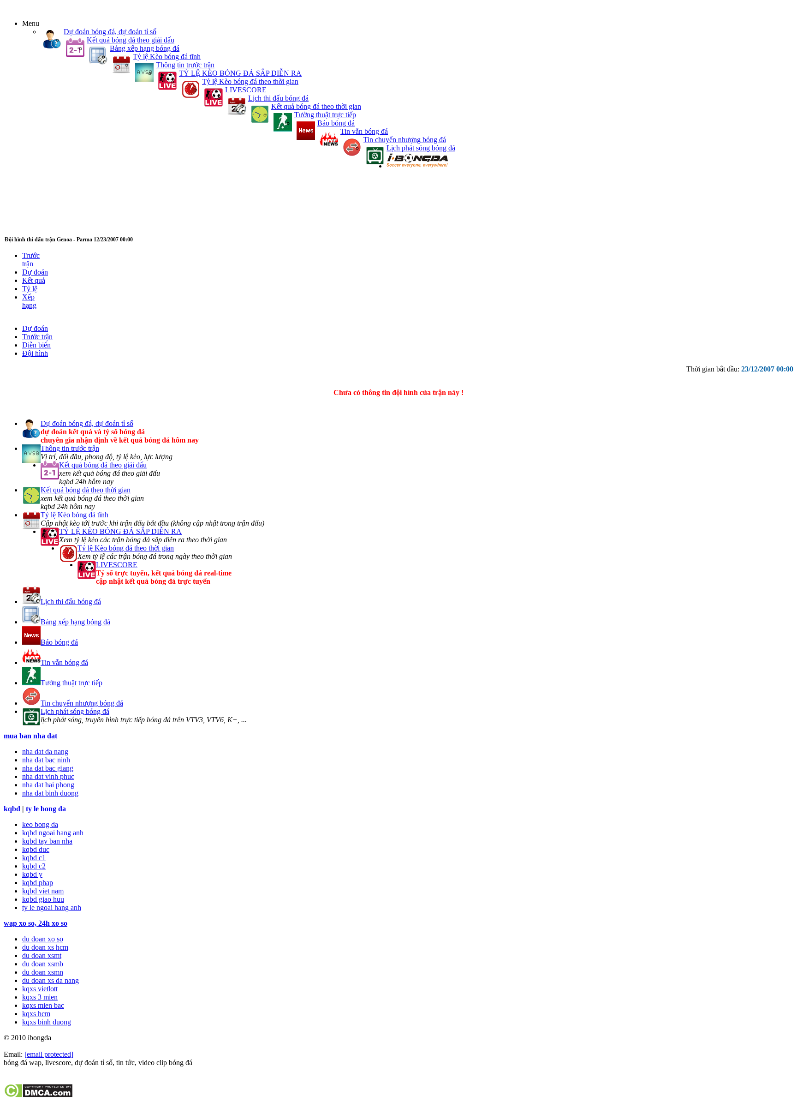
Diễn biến (36, 345)
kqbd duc (35, 849)
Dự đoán (35, 272)
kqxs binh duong (46, 1022)
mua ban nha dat (30, 736)
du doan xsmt (41, 955)
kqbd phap (37, 882)
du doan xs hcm (45, 947)
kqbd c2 (34, 866)
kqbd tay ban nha (47, 841)
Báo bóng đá (336, 123)
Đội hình (35, 353)
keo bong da (40, 824)
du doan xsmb (42, 964)
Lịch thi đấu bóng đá (278, 98)
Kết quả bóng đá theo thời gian (316, 106)
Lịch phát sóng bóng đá (421, 148)
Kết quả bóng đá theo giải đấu (130, 40)
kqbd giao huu (43, 899)
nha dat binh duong (50, 793)
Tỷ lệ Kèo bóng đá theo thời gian (250, 81)
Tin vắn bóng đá (364, 131)
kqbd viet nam (43, 891)
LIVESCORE (246, 90)
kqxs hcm (36, 1014)
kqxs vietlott (40, 989)
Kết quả (33, 280)
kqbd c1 (34, 858)
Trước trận (31, 260)
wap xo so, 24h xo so (35, 923)
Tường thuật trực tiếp (325, 115)
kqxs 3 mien (40, 997)
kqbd (12, 809)
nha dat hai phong (48, 785)
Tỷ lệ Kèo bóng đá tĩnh (167, 56)
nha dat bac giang (47, 768)
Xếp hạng (29, 301)
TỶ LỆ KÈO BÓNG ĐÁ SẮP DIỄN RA (240, 73)
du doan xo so (42, 939)
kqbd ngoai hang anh (52, 833)
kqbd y (32, 874)
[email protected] (48, 1054)
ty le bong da (46, 809)
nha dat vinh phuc (48, 776)
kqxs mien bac (43, 1005)
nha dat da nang (45, 751)
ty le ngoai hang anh (51, 907)
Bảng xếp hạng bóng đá (144, 48)
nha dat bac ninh (46, 760)
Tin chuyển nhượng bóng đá (404, 140)
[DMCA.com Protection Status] (38, 1095)
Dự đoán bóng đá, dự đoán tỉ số (110, 32)
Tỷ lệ (29, 289)
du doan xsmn (42, 972)
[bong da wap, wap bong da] (417, 166)
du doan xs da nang (50, 980)
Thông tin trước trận (185, 65)
